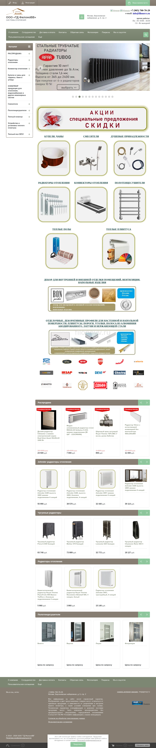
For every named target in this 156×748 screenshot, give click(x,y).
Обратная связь (77, 32)
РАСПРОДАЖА (14, 53)
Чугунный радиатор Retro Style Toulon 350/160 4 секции (136, 544)
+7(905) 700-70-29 (55, 692)
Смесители (13, 104)
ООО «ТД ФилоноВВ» (21, 17)
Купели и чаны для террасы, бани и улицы (16, 77)
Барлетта (129, 643)
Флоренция (101, 643)
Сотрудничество (29, 32)
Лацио (69, 643)
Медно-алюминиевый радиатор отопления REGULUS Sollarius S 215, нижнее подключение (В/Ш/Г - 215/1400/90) (53, 430)
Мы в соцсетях (119, 32)
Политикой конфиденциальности (89, 740)
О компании (13, 32)
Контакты (63, 32)
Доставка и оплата (47, 32)
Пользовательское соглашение (21, 37)
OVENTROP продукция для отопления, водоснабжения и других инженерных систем (17, 91)
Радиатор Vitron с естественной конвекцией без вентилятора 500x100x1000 (132, 429)
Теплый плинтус (15, 117)
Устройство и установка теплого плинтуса (16, 125)
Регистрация (30, 3)
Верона (41, 643)
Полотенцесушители (17, 110)
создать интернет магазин (127, 692)
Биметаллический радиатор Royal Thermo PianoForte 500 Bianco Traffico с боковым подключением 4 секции (48, 594)
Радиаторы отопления (13, 61)
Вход (15, 3)
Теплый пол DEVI (16, 134)
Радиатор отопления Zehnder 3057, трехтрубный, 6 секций (106, 592)
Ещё (40, 37)
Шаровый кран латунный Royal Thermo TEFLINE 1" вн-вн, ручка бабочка (77, 433)
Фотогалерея (93, 32)
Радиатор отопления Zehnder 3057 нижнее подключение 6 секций (76, 493)
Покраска (106, 32)
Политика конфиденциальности (18, 738)
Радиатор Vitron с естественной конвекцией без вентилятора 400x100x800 (103, 429)
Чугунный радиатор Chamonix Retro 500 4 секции (105, 544)
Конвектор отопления (17, 69)
